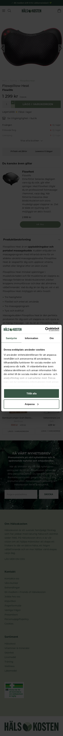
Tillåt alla (31, 393)
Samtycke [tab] (11, 338)
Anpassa (30, 404)
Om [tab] (52, 338)
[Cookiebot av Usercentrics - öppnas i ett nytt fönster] (45, 329)
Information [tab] (31, 338)
